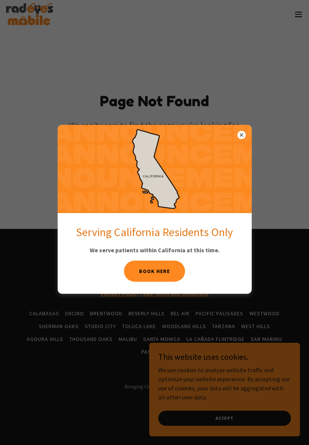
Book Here (154, 271)
